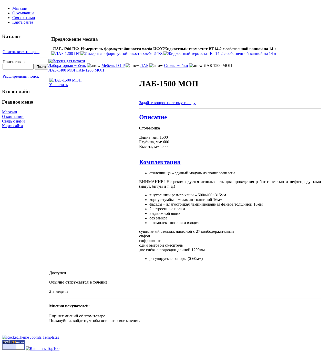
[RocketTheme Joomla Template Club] (30, 337)
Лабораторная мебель (67, 65)
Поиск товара (14, 61)
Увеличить (58, 85)
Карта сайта (22, 22)
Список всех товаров (21, 51)
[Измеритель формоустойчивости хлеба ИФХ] (121, 53)
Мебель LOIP (113, 65)
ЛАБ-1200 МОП (90, 70)
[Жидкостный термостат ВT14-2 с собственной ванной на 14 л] (219, 53)
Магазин (19, 8)
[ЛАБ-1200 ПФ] (65, 53)
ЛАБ (144, 65)
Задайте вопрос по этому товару (167, 102)
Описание (153, 117)
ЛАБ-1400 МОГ (62, 70)
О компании (23, 13)
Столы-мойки (176, 65)
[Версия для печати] (66, 59)
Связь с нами (23, 17)
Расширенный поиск (21, 76)
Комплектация (159, 162)
